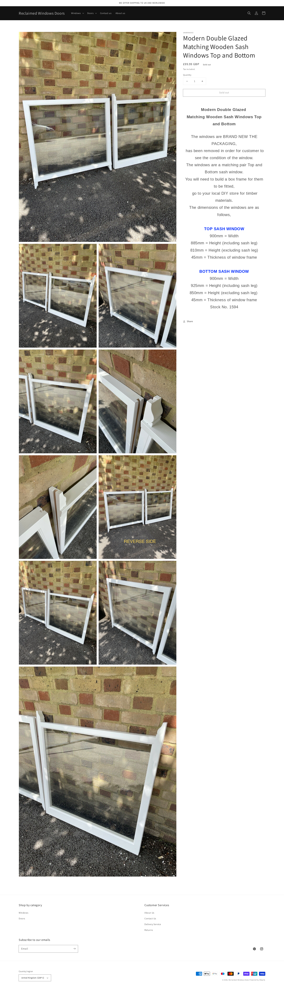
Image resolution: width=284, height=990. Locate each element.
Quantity (187, 74)
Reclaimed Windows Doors (239, 980)
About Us (149, 912)
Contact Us (150, 918)
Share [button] (190, 321)
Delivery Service (152, 924)
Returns (148, 930)
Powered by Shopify (257, 980)
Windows (23, 912)
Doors (22, 918)
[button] (249, 13)
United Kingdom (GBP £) (32, 977)
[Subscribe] (74, 948)
